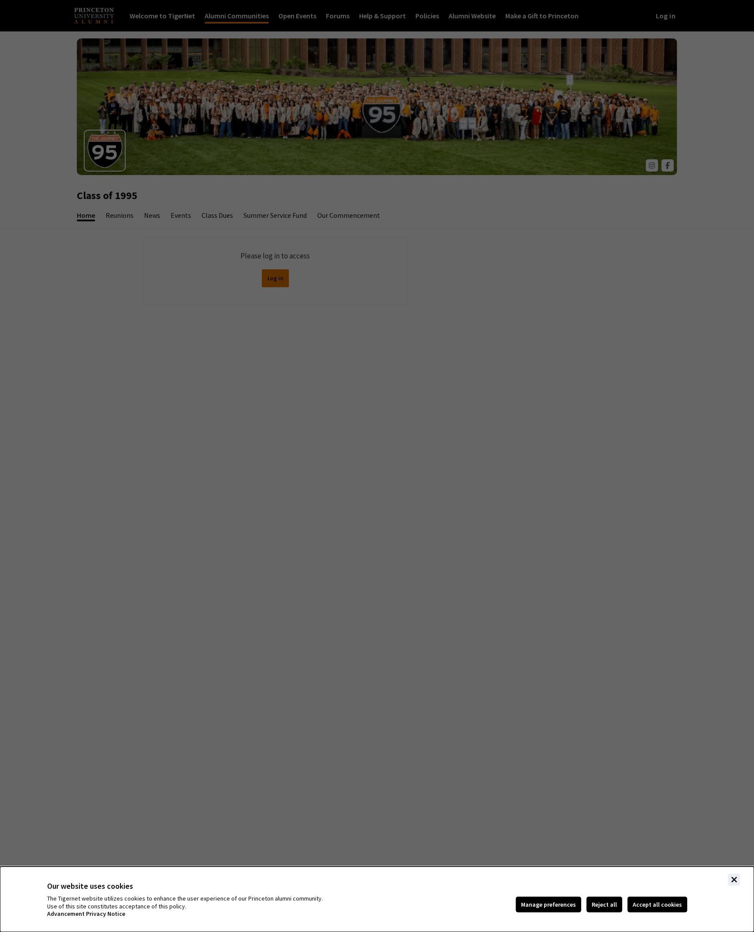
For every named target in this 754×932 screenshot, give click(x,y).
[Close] (734, 880)
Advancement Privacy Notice (86, 914)
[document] (377, 899)
